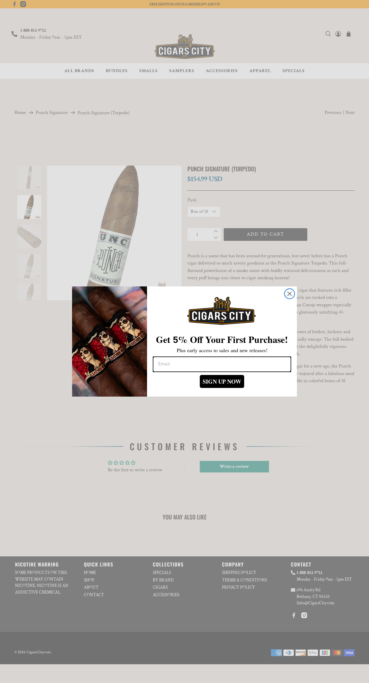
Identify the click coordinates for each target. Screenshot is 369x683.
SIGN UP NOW (222, 381)
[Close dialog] (290, 294)
